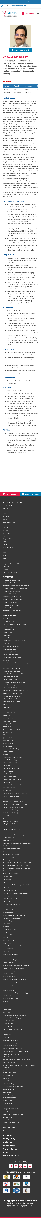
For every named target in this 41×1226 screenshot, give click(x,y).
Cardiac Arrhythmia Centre (11, 652)
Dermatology (7, 707)
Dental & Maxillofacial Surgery (12, 701)
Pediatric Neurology (9, 971)
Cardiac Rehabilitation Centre (12, 657)
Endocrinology (7, 726)
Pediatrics (6, 1007)
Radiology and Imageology (11, 1040)
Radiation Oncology (9, 1037)
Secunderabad (7, 505)
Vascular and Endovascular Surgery (14, 1114)
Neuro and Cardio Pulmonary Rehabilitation (16, 885)
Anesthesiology (7, 627)
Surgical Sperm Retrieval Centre (13, 1086)
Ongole (5, 519)
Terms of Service (10, 1149)
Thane (4, 555)
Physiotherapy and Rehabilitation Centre (15, 1015)
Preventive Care (8, 1023)
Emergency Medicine (9, 724)
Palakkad (5, 569)
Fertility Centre (7, 746)
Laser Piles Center (8, 837)
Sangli (4, 552)
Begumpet (6, 530)
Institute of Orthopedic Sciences (13, 599)
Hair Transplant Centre (10, 763)
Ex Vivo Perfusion (8, 740)
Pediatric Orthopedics (9, 985)
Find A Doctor (7, 1130)
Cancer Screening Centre (10, 649)
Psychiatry (6, 1032)
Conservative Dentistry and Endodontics (15, 690)
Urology (5, 1111)
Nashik (5, 544)
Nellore (5, 511)
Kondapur (6, 508)
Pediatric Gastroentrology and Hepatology (16, 965)
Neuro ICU (6, 887)
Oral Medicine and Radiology (12, 918)
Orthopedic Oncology (9, 929)
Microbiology (7, 860)
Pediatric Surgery (8, 995)
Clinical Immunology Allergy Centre (14, 682)
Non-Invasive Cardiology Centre (13, 904)
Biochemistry (7, 635)
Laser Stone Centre (9, 840)
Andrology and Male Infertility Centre (14, 624)
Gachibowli (6, 533)
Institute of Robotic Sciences (12, 610)
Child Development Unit (10, 676)
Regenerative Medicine (10, 1045)
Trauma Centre (7, 1100)
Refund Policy (9, 1146)
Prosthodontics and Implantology (13, 1029)
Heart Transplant (8, 771)
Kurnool (5, 527)
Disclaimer (7, 1142)
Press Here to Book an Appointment (28, 2)
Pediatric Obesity (8, 973)
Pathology (6, 951)
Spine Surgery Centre (9, 1072)
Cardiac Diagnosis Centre (11, 654)
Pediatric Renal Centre (10, 990)
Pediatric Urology (8, 1001)
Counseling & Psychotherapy (12, 696)
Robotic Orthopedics (9, 1057)
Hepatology (6, 782)
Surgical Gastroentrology (10, 1081)
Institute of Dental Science (11, 583)
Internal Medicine (8, 799)
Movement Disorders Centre (11, 871)
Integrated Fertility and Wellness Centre (15, 793)
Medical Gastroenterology (11, 854)
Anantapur (6, 525)
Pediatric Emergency (9, 962)
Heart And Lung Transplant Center (13, 768)
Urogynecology (7, 1103)
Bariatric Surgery (8, 632)
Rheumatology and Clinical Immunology (15, 1051)
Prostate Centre (8, 1026)
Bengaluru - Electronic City (11, 564)
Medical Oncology (8, 857)
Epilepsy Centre (7, 738)
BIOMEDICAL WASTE (12, 1156)
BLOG (5, 1152)
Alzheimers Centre (8, 621)
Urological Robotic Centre (11, 1109)
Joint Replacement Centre (11, 821)
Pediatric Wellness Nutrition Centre (14, 1004)
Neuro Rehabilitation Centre (11, 890)
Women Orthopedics (9, 1120)
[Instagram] (20, 1166)
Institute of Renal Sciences (11, 605)
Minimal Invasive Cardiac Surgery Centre (15, 865)
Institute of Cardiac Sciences (11, 580)
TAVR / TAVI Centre (9, 1089)
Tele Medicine (7, 1092)
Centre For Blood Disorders (11, 671)
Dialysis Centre (7, 715)
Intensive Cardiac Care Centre (12, 796)
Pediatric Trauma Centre (10, 998)
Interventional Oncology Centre (13, 810)
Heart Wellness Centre (10, 776)
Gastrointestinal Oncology (11, 749)
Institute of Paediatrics (10, 602)
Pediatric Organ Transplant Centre (13, 982)
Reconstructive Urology (10, 1043)
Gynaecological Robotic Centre (12, 757)
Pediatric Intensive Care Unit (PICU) (14, 968)
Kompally (6, 566)
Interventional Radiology (10, 813)
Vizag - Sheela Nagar (9, 522)
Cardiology (6, 660)
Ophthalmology (8, 912)
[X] (16, 1166)
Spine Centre (7, 1070)
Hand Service (7, 765)
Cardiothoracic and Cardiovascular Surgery (16, 663)
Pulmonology (7, 1034)
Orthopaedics (7, 926)
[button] (18, 5)
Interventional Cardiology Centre (13, 801)
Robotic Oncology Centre (11, 1054)
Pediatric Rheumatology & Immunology (15, 993)
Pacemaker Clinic (8, 935)
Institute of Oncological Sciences (13, 594)
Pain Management (8, 940)
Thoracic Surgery (8, 1095)
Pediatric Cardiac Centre (10, 954)
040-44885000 (29, 13)
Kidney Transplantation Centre (12, 829)
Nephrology (6, 882)
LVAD (4, 851)
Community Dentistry (10, 688)
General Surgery (8, 751)
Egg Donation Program (10, 721)
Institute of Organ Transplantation (13, 597)
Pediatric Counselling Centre (12, 960)
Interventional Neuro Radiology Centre (15, 804)
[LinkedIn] (30, 1166)
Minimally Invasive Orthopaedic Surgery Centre (17, 868)
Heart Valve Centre (8, 774)
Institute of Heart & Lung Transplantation (15, 588)
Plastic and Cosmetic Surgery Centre (14, 1018)
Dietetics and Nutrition (10, 718)
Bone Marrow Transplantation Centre (14, 641)
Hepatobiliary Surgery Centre (12, 779)
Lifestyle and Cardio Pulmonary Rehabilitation (17, 843)
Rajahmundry (7, 514)
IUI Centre (6, 815)
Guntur (5, 550)
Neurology (6, 896)
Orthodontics (7, 923)
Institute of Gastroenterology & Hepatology (16, 585)
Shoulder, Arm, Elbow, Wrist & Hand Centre (16, 1059)
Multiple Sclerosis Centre (10, 873)
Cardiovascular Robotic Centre (12, 668)
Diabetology (6, 710)
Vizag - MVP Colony (9, 539)
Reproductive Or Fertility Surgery (13, 1048)
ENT (4, 735)
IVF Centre (6, 818)
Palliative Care (7, 943)
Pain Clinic (6, 937)
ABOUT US (7, 1135)
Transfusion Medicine (9, 1097)
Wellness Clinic (7, 1117)
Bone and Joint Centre (10, 638)
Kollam (5, 558)
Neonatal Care (7, 876)
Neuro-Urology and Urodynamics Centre (15, 893)
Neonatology (7, 879)
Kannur (5, 541)
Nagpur (5, 536)
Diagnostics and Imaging (10, 713)
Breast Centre (7, 643)
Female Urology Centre (10, 743)
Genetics (5, 754)
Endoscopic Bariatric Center (11, 729)
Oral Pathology (7, 921)
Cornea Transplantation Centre (12, 693)
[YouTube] (25, 1166)
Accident (5, 618)
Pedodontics (7, 1009)
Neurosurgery (7, 901)
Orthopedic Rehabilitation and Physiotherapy (17, 932)
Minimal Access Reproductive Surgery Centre (17, 862)
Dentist (5, 704)
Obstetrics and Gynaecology (11, 910)
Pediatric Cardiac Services (11, 957)
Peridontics (6, 1012)
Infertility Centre (8, 790)
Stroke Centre (7, 1078)
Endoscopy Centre (8, 732)
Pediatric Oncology (9, 976)
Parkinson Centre (8, 948)
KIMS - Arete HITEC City (10, 572)
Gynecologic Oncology (10, 760)
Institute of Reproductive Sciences (13, 608)
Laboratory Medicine (9, 832)
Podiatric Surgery (8, 1020)
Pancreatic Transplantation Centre (13, 946)
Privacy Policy (9, 1139)
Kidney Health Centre (9, 824)
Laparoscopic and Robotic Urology (14, 835)
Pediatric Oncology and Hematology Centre (16, 979)
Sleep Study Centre (9, 1062)
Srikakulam (6, 516)
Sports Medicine (8, 1075)
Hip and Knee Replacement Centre (13, 785)
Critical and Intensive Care (11, 699)
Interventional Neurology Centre (13, 807)
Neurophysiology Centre (10, 898)
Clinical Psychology (9, 685)
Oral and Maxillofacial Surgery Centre (14, 915)
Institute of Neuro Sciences (11, 591)
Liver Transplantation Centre (11, 848)
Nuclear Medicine (8, 907)
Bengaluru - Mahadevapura (11, 561)
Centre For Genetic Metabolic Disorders (15, 674)
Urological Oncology (9, 1106)
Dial (10, 2)
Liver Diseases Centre (9, 846)
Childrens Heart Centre (10, 679)
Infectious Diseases (9, 788)
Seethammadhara (8, 547)
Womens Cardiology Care (11, 1122)
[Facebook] (11, 1166)
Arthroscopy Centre (9, 629)
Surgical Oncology (8, 1084)
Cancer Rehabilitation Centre (12, 646)
